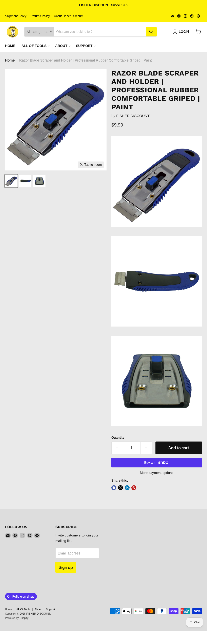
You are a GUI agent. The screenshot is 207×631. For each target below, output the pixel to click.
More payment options (156, 473)
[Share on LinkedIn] (127, 487)
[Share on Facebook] (113, 487)
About (61, 46)
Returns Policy (40, 16)
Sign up (66, 567)
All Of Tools (34, 46)
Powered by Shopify (17, 617)
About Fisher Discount (68, 16)
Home (10, 46)
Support (84, 46)
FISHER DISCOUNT (133, 116)
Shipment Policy (15, 16)
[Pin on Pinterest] (133, 487)
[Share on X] (120, 487)
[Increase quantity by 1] (146, 448)
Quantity (117, 437)
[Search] (151, 31)
